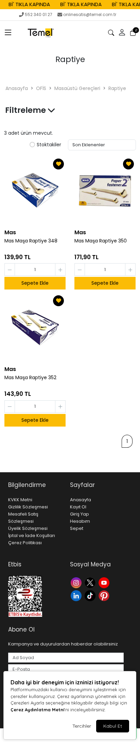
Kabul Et (112, 726)
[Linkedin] (77, 595)
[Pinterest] (105, 595)
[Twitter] (91, 582)
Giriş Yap (79, 514)
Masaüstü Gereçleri (77, 88)
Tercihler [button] (81, 726)
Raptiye (117, 88)
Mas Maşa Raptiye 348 (30, 241)
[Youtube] (105, 582)
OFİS (41, 88)
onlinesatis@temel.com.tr (89, 14)
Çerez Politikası (25, 542)
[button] (8, 33)
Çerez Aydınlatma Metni (37, 709)
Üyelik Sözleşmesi (28, 528)
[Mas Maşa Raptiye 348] (35, 191)
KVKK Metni (20, 499)
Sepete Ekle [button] (35, 283)
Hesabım (80, 521)
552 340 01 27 (38, 14)
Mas (10, 232)
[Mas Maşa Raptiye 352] (35, 328)
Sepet (76, 528)
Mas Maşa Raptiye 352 (30, 377)
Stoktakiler (49, 145)
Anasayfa (16, 88)
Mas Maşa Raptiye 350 (100, 241)
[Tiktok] (91, 595)
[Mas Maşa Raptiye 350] (105, 191)
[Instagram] (77, 582)
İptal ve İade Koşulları (31, 535)
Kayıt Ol (78, 507)
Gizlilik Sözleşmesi (28, 507)
